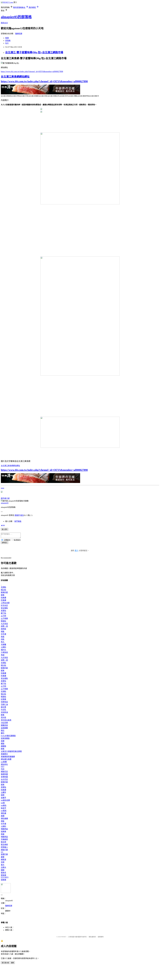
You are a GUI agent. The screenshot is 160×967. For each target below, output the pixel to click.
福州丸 (3, 650)
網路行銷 (4, 850)
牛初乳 (3, 710)
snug (2, 488)
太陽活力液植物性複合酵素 (11, 751)
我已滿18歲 (5, 963)
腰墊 (2, 743)
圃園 (2, 870)
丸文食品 (4, 624)
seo (2, 852)
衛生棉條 (4, 844)
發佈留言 (4, 542)
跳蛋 (2, 834)
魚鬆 (2, 637)
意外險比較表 (6, 720)
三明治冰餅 (5, 603)
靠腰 (2, 741)
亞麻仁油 (4, 704)
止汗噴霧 (4, 618)
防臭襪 (3, 600)
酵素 (2, 715)
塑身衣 (3, 872)
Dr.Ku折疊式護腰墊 (8, 736)
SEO (2, 766)
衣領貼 (3, 587)
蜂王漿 (3, 707)
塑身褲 (3, 875)
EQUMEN (4, 877)
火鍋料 (3, 647)
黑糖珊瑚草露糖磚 (8, 757)
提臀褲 (3, 880)
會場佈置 (4, 777)
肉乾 (2, 639)
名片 (7, 43)
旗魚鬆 (3, 629)
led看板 (3, 811)
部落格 (7, 40)
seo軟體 (4, 762)
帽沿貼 (3, 590)
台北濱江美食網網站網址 (15, 76)
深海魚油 (4, 712)
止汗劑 (3, 616)
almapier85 (4, 503)
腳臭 (2, 595)
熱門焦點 (17, 521)
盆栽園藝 (4, 728)
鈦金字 (3, 808)
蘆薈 (2, 857)
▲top (3, 525)
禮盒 (2, 631)
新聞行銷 (4, 854)
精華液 (3, 859)
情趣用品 (4, 829)
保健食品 (4, 702)
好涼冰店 (4, 605)
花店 (2, 769)
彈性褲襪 (4, 818)
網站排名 (4, 764)
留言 (22, 515)
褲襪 (2, 816)
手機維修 (4, 839)
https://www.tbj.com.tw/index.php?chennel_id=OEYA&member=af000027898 (32, 71)
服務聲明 (101, 937)
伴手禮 (3, 634)
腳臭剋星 (4, 592)
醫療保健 (18, 34)
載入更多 (4, 529)
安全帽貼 (4, 608)
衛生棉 (3, 842)
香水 (2, 865)
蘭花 (2, 733)
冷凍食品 (4, 652)
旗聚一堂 (4, 626)
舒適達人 (4, 847)
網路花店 (4, 771)
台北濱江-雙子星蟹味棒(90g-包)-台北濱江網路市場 (34, 52)
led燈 (3, 803)
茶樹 (2, 862)
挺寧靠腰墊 (5, 738)
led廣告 (3, 805)
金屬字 (3, 798)
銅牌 (2, 795)
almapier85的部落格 (16, 17)
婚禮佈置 (4, 774)
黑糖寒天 (4, 754)
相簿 (7, 38)
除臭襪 (3, 598)
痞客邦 (17, 515)
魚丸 (2, 642)
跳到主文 (4, 23)
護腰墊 (3, 746)
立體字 (3, 792)
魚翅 (2, 655)
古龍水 (3, 867)
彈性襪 (3, 813)
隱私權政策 (92, 937)
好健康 (3, 699)
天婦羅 (3, 644)
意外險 (3, 717)
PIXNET (63, 937)
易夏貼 (3, 611)
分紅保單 (4, 723)
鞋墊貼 (3, 621)
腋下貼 (3, 613)
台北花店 (4, 779)
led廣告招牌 (5, 800)
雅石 (2, 730)
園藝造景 (4, 725)
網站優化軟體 (6, 759)
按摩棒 (3, 831)
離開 (12, 963)
